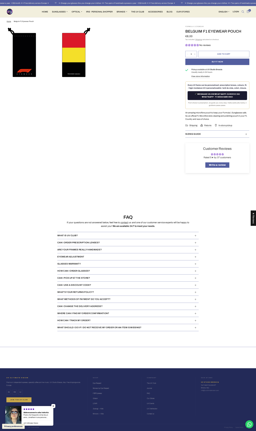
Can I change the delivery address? (80, 306)
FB (15, 392)
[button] (192, 45)
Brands (121, 12)
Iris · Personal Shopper (99, 12)
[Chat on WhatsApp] (249, 424)
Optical (76, 12)
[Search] (242, 11)
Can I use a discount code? (74, 285)
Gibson (95, 398)
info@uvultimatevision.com (210, 390)
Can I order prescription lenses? (78, 242)
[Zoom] (86, 31)
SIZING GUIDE (193, 134)
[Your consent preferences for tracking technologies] (13, 426)
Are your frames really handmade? (79, 249)
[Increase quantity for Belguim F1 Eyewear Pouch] (195, 54)
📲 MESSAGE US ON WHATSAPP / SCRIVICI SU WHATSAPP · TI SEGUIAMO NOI (217, 95)
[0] (247, 11)
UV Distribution (152, 409)
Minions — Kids (98, 414)
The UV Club (151, 383)
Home (45, 12)
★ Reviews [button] (253, 218)
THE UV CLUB (137, 12)
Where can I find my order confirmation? (83, 313)
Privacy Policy (228, 427)
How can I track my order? (74, 320)
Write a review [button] (217, 165)
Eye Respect (97, 383)
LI (20, 392)
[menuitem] (45, 12)
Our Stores (183, 12)
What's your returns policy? (75, 292)
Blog (169, 12)
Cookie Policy (239, 427)
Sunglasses (59, 12)
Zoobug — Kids (98, 409)
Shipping (198, 39)
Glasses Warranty (69, 264)
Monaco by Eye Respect (101, 388)
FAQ (148, 393)
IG (9, 392)
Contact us (150, 414)
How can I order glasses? (73, 271)
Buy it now (217, 62)
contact (124, 222)
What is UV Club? (67, 235)
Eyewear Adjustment (70, 257)
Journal (149, 388)
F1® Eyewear (97, 393)
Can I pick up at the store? (73, 278)
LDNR (95, 403)
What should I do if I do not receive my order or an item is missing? (99, 327)
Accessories (155, 12)
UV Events (150, 403)
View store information (200, 76)
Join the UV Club (19, 399)
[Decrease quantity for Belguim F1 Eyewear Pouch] (187, 54)
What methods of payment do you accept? (83, 299)
